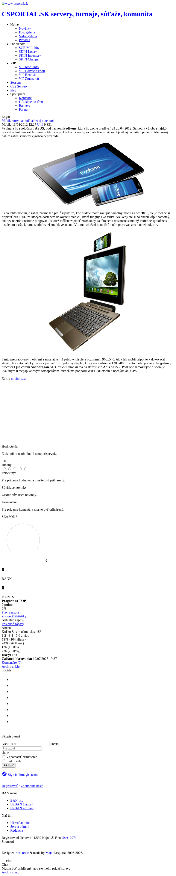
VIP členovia (27, 75)
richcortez (22, 853)
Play (13, 90)
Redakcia (16, 830)
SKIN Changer (29, 59)
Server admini (19, 826)
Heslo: (55, 744)
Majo (49, 853)
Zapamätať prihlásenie (22, 757)
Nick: (5, 744)
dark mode (14, 761)
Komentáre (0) (11, 662)
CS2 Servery (19, 86)
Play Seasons (11, 612)
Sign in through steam (22, 774)
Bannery (24, 105)
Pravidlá (24, 40)
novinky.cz (18, 378)
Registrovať (10, 786)
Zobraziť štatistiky (14, 616)
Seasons (15, 82)
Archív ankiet (11, 666)
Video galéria (28, 36)
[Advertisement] (88, 414)
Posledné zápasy (13, 624)
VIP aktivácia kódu (32, 71)
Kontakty (25, 98)
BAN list (16, 800)
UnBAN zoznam (21, 808)
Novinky (25, 28)
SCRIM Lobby (29, 48)
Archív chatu (10, 872)
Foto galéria (27, 32)
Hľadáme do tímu (31, 102)
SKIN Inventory (30, 55)
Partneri (24, 109)
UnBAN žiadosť (21, 804)
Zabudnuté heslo (32, 786)
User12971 (69, 838)
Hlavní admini (20, 823)
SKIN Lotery (28, 51)
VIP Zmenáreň (29, 78)
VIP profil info (29, 67)
